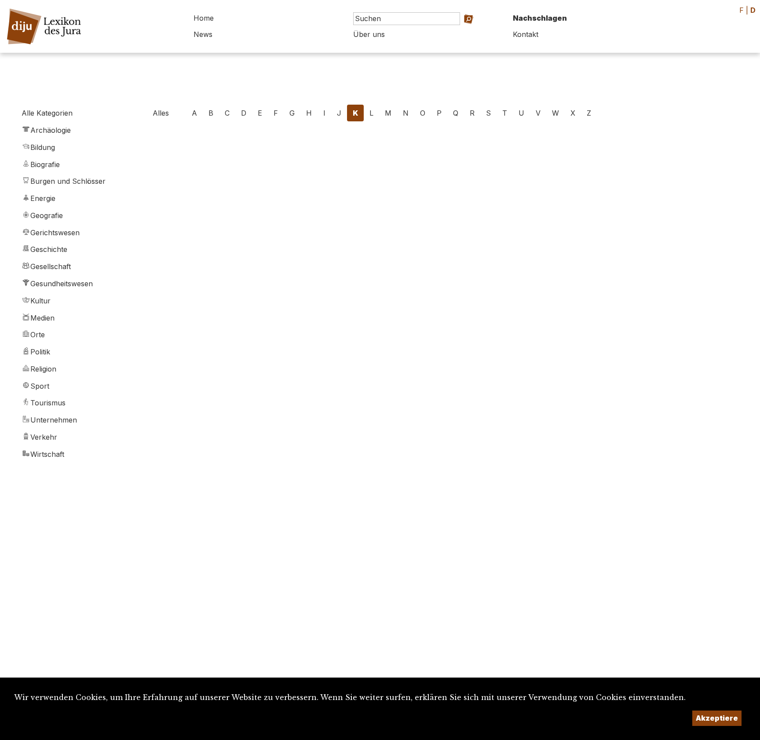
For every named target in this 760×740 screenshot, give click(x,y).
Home (204, 18)
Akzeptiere (717, 718)
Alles (161, 113)
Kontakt (525, 34)
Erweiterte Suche (461, 31)
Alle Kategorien (47, 113)
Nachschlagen (540, 18)
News (203, 34)
